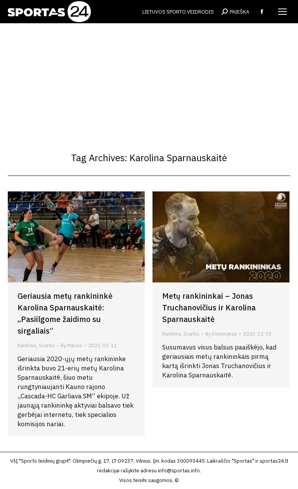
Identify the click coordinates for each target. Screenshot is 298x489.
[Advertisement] (149, 81)
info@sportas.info (179, 470)
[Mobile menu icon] (282, 11)
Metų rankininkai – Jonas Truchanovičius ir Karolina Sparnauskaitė (209, 307)
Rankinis (26, 345)
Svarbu (47, 345)
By (71, 345)
